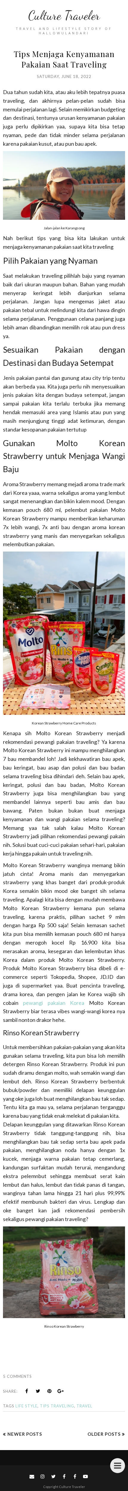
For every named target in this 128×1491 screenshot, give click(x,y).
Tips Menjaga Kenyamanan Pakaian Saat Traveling (64, 59)
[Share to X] (38, 1391)
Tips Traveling (57, 1406)
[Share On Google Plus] (60, 1391)
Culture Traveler (64, 15)
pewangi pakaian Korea (53, 1002)
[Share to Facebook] (27, 1391)
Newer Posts (24, 1434)
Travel (84, 1406)
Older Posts (104, 1434)
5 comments (17, 1376)
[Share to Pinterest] (49, 1391)
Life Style (26, 1406)
